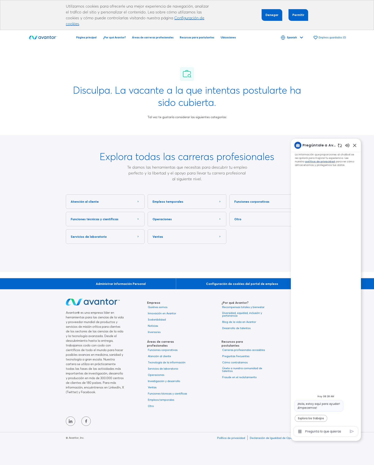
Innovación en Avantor (162, 313)
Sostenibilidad (157, 319)
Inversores (154, 332)
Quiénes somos (157, 307)
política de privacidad (320, 161)
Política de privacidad (231, 438)
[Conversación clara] (340, 145)
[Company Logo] (43, 37)
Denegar (272, 15)
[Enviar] (351, 431)
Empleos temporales (161, 400)
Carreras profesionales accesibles (243, 350)
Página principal (86, 37)
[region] (326, 288)
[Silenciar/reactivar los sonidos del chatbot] (347, 145)
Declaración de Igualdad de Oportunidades (278, 438)
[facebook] (86, 421)
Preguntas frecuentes (235, 356)
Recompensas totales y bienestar (243, 307)
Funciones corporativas (162, 350)
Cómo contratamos (235, 362)
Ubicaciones (228, 37)
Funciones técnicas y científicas (167, 393)
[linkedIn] (70, 421)
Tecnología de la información (166, 362)
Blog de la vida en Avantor (239, 322)
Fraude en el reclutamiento (239, 377)
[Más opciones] (299, 431)
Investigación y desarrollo (164, 381)
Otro (151, 406)
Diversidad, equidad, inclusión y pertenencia (242, 314)
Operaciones (156, 375)
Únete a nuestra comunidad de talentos (242, 369)
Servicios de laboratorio (163, 368)
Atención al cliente (159, 356)
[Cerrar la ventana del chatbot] (354, 145)
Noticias (153, 326)
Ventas (152, 387)
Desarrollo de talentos (236, 328)
